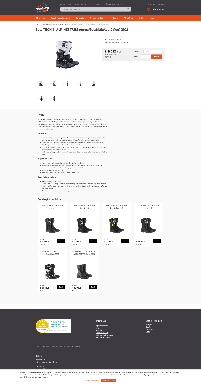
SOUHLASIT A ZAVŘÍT (109, 380)
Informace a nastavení (92, 380)
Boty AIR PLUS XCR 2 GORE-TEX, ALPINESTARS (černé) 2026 (84, 252)
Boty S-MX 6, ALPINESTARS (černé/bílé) (84, 206)
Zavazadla (149, 329)
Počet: (136, 56)
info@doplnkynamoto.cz (115, 4)
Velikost (137, 52)
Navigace (149, 325)
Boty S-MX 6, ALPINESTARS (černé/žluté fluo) (116, 206)
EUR (140, 4)
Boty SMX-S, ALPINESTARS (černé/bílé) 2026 (52, 252)
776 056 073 (97, 4)
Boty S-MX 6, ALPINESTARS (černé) (52, 206)
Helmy (148, 332)
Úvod (37, 24)
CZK (136, 4)
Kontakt (63, 4)
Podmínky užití (75, 346)
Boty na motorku (61, 24)
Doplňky (149, 327)
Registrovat (161, 4)
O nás (69, 4)
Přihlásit (153, 4)
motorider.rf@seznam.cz (44, 369)
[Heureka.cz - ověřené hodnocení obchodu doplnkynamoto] (53, 332)
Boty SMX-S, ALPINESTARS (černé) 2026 (149, 206)
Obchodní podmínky (79, 4)
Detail (61, 241)
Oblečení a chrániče (47, 24)
